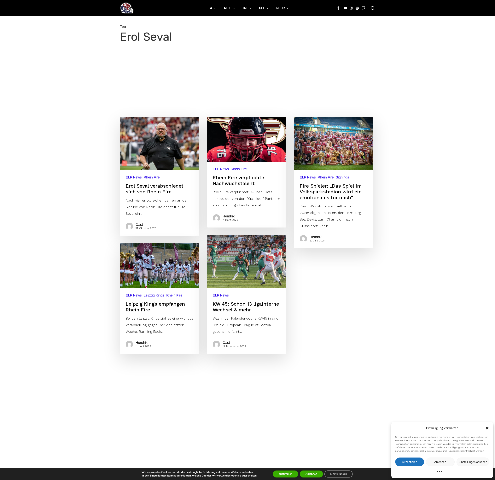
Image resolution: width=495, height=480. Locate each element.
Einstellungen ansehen (473, 462)
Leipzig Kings (154, 295)
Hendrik (229, 216)
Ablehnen (440, 462)
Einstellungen (158, 475)
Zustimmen (285, 474)
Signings (342, 177)
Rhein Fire (152, 177)
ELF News (134, 177)
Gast (139, 225)
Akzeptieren (409, 462)
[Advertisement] (247, 80)
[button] (487, 428)
